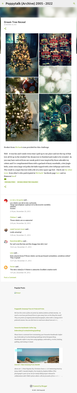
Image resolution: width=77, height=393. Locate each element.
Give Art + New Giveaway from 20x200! (27, 365)
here (58, 173)
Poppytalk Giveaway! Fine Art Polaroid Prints (29, 309)
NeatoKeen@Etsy (16, 241)
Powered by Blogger (39, 386)
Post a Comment (10, 277)
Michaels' (40, 173)
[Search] (55, 3)
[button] (5, 28)
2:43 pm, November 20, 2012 (20, 223)
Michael (18, 147)
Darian (12, 266)
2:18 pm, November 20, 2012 (20, 211)
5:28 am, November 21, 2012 (20, 235)
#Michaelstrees (10, 182)
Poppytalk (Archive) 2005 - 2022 (29, 3)
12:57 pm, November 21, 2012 (20, 261)
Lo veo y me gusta (16, 200)
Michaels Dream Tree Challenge (27, 182)
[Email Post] (5, 179)
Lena (11, 253)
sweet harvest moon (17, 229)
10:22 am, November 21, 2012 (20, 247)
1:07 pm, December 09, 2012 (20, 273)
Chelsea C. (13, 217)
